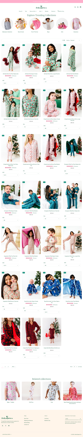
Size (24, 124)
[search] (75, 7)
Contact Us (26, 424)
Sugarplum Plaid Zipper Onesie (51, 256)
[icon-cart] (80, 7)
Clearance (53, 11)
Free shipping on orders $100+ (38, 1)
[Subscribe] (80, 418)
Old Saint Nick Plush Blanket (72, 73)
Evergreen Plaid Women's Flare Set (51, 211)
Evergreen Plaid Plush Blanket (31, 211)
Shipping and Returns (28, 420)
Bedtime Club (47, 420)
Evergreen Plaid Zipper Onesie (10, 211)
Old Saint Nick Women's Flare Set (31, 119)
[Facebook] (5, 425)
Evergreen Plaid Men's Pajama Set (72, 211)
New (26, 11)
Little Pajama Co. (78, 434)
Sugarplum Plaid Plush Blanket (31, 256)
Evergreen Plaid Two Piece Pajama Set (72, 164)
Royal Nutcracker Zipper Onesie (31, 301)
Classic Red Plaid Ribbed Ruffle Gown (52, 348)
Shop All (20, 11)
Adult (40, 11)
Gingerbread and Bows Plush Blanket (52, 164)
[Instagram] (9, 425)
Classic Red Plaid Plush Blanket (10, 348)
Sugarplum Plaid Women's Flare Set (10, 301)
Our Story (46, 418)
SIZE (3, 80)
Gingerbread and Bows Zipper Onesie (52, 119)
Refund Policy (27, 422)
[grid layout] (64, 40)
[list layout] (62, 40)
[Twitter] (2, 425)
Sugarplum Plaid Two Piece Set (10, 256)
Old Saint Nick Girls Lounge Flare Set (52, 73)
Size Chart (26, 418)
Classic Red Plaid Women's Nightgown (31, 348)
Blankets (46, 11)
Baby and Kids (33, 11)
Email (67, 418)
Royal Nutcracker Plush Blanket (72, 301)
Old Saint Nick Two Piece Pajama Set (10, 73)
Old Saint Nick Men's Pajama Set (10, 119)
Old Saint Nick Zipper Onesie (31, 73)
